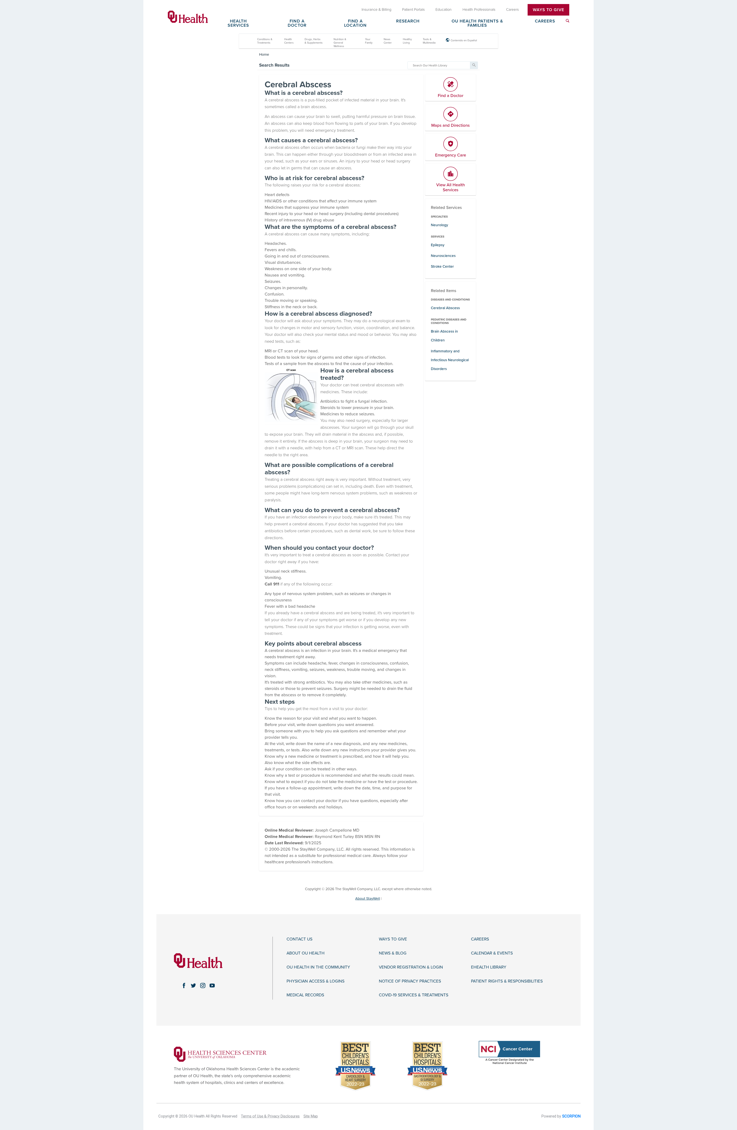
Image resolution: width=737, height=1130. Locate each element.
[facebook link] (184, 985)
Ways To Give (548, 9)
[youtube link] (212, 985)
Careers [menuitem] (512, 9)
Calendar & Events (492, 953)
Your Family (369, 41)
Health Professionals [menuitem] (479, 9)
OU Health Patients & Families (477, 23)
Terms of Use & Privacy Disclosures (270, 1116)
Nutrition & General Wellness (340, 43)
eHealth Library (488, 967)
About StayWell (367, 898)
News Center (388, 41)
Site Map (310, 1116)
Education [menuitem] (443, 9)
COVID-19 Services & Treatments (413, 995)
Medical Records (305, 995)
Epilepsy (438, 245)
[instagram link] (202, 985)
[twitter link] (193, 985)
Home (264, 54)
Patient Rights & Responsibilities (507, 981)
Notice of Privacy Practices (410, 981)
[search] (439, 65)
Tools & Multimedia (429, 41)
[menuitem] (567, 20)
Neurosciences (443, 255)
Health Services (238, 23)
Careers (545, 21)
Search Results (274, 65)
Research (408, 21)
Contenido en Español (464, 40)
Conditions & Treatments (264, 41)
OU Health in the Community (318, 967)
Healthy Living (407, 41)
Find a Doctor (297, 23)
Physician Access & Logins (316, 981)
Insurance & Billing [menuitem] (376, 9)
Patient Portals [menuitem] (413, 9)
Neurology (439, 225)
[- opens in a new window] (220, 1053)
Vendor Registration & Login (411, 967)
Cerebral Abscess (445, 308)
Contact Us (299, 939)
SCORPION (571, 1116)
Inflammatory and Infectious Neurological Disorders (450, 360)
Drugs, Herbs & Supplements (314, 41)
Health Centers (289, 41)
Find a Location (355, 23)
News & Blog (393, 953)
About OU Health (306, 953)
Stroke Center (442, 266)
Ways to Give (393, 939)
